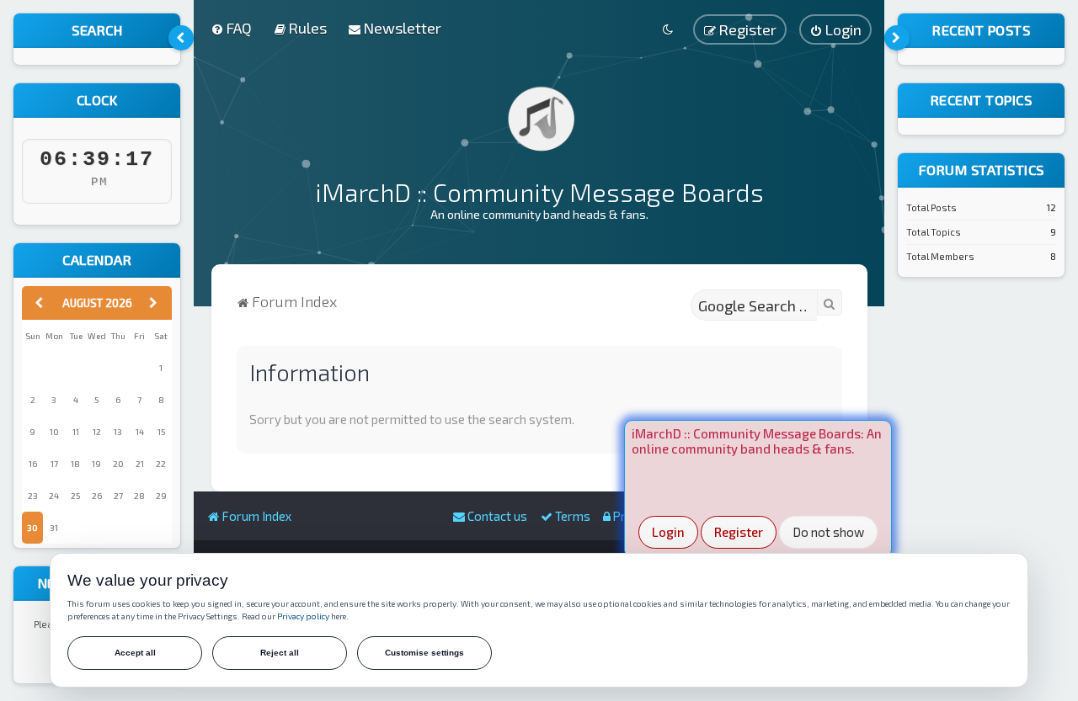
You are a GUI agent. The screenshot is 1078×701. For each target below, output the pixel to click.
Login (668, 531)
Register (738, 531)
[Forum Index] (539, 117)
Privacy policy (303, 616)
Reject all (279, 652)
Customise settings (424, 652)
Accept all (135, 652)
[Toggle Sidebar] (181, 37)
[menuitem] (231, 27)
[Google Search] (829, 302)
